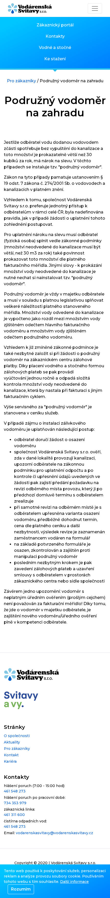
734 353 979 (15, 803)
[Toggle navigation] (95, 8)
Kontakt (11, 755)
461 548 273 (15, 791)
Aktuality (12, 742)
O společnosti (17, 735)
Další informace (74, 881)
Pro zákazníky (21, 80)
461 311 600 (14, 814)
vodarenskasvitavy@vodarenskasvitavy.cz (54, 833)
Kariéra (10, 761)
